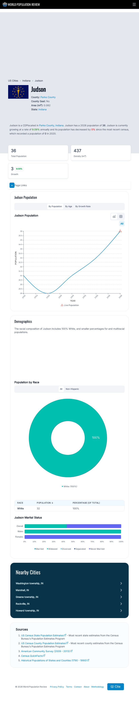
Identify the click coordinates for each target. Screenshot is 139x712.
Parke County (48, 97)
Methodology (97, 686)
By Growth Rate (83, 206)
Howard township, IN (27, 610)
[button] (134, 4)
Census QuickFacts (32, 655)
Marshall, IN (22, 590)
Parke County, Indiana (51, 125)
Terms (69, 686)
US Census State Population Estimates (42, 635)
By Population (55, 206)
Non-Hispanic (72, 389)
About (86, 686)
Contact (78, 686)
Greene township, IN (27, 596)
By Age (68, 206)
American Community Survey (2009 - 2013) (45, 651)
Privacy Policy (57, 686)
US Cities (13, 80)
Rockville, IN (22, 603)
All (122, 223)
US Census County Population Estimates (43, 643)
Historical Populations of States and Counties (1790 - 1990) (54, 660)
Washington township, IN (29, 583)
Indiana (26, 80)
